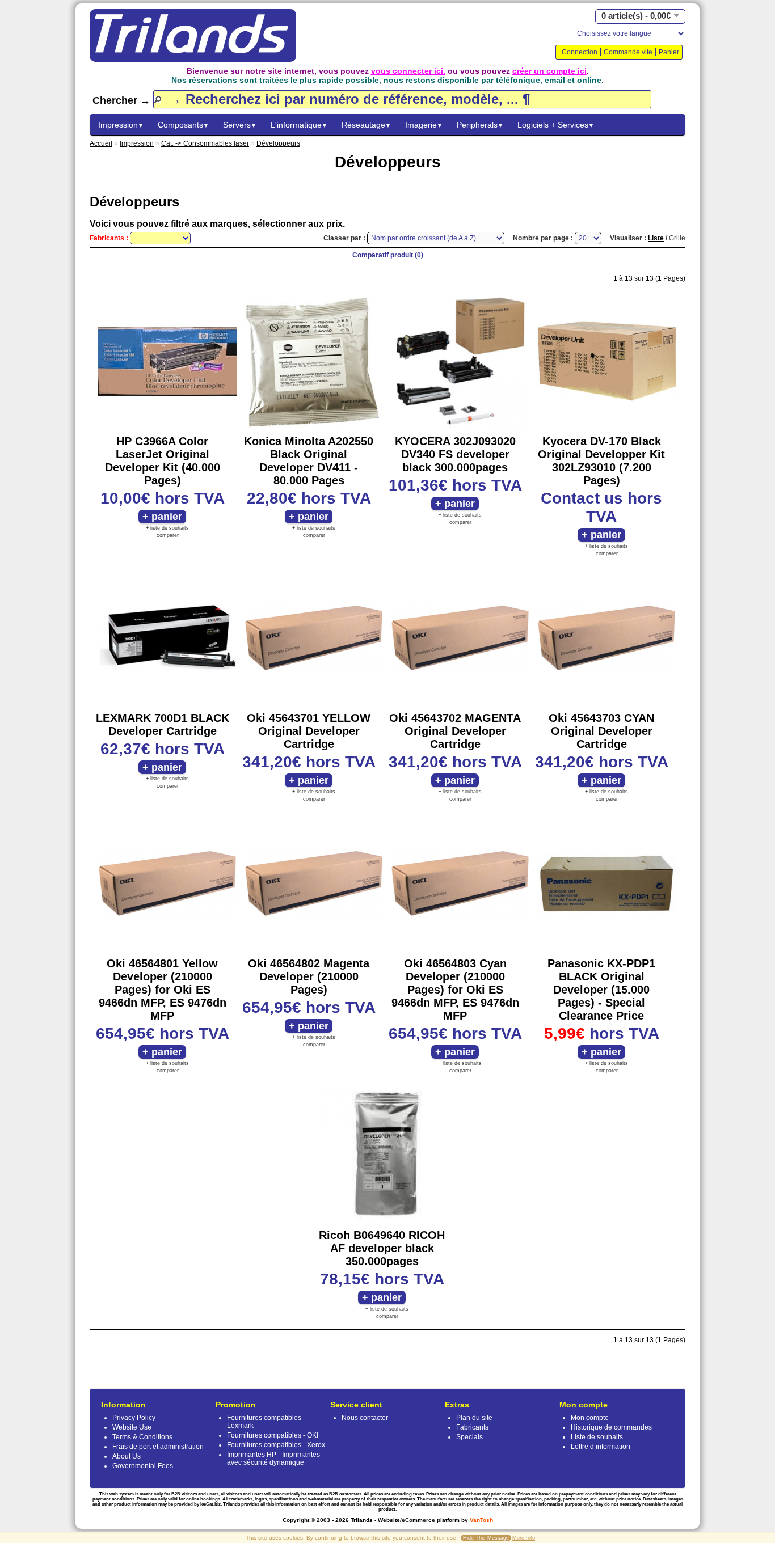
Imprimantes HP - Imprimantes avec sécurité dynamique (273, 1458)
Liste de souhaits (597, 1437)
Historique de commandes (611, 1427)
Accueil (101, 143)
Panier (669, 52)
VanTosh (481, 1520)
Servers (239, 124)
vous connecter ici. (408, 70)
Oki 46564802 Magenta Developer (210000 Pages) (308, 976)
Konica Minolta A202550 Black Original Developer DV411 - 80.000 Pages (308, 461)
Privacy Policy (133, 1418)
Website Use (131, 1427)
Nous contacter (365, 1418)
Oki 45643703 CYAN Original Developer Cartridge (601, 731)
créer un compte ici (549, 70)
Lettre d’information (600, 1447)
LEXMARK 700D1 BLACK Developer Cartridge (162, 724)
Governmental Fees (142, 1466)
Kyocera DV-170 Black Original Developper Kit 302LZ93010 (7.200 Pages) (601, 461)
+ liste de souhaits (167, 528)
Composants (183, 124)
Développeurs (278, 143)
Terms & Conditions (142, 1437)
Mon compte (590, 1418)
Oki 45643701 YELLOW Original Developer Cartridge (308, 731)
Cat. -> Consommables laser (205, 143)
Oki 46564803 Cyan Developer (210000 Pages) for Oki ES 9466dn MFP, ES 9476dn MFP (455, 989)
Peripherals (480, 124)
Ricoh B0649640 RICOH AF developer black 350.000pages (382, 1248)
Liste (656, 238)
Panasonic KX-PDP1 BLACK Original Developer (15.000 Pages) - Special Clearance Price (601, 989)
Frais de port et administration (158, 1447)
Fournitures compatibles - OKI (272, 1435)
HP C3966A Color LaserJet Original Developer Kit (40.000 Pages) (162, 461)
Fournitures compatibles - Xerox (276, 1445)
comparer (168, 535)
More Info (523, 1538)
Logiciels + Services (555, 124)
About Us (126, 1456)
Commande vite (628, 52)
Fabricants (472, 1427)
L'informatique (299, 124)
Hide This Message (486, 1538)
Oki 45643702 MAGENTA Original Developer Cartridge (455, 731)
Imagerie (424, 124)
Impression (121, 124)
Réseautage (366, 124)
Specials (469, 1437)
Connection (579, 52)
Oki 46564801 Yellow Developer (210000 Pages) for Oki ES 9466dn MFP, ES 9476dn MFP (162, 989)
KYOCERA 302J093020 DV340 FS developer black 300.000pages (455, 454)
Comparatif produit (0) (387, 255)
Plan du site (474, 1418)
